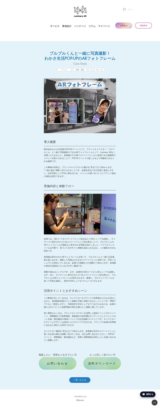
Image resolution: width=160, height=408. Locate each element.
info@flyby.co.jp (80, 396)
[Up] (155, 402)
